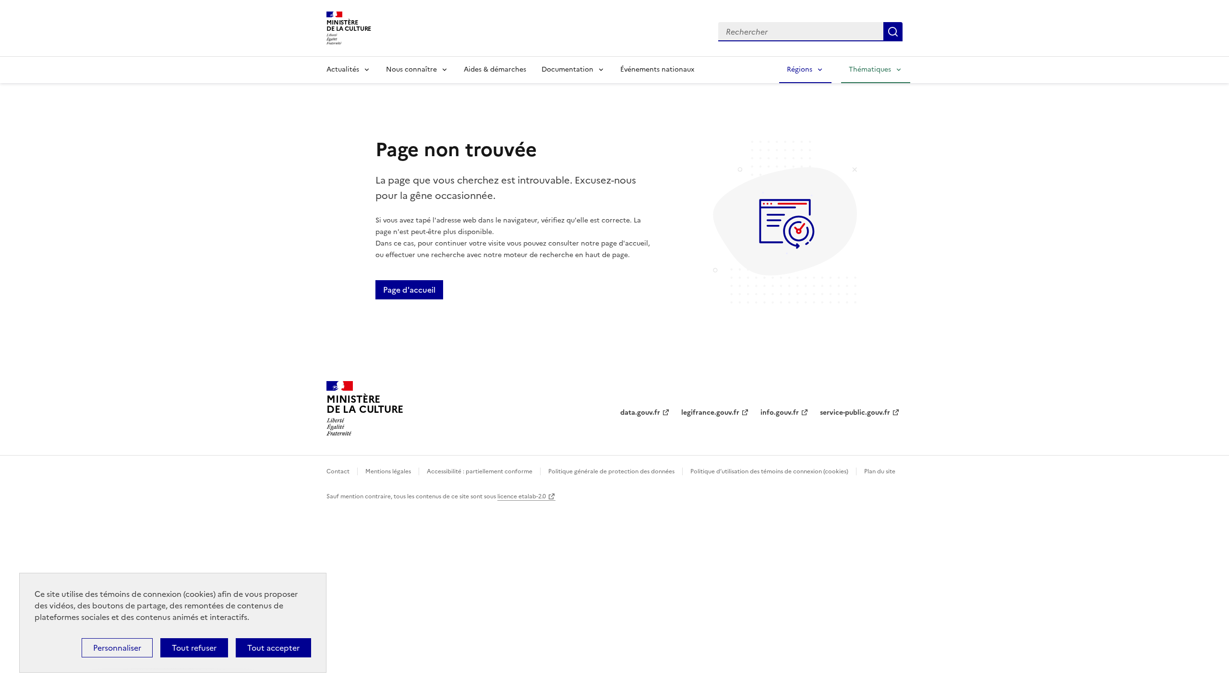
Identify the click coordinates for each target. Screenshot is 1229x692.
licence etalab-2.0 (521, 496)
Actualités (342, 69)
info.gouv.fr (779, 413)
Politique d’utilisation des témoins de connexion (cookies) (769, 471)
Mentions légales (388, 471)
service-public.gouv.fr (855, 413)
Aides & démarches (495, 69)
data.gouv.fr (640, 413)
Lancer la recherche (893, 31)
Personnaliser (117, 648)
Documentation (567, 69)
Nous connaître (411, 69)
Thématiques (870, 69)
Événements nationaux (657, 69)
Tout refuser (194, 648)
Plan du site (879, 471)
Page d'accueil (409, 290)
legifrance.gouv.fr (710, 413)
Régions (799, 69)
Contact (337, 471)
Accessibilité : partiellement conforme (479, 471)
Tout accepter (273, 648)
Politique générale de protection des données (611, 471)
